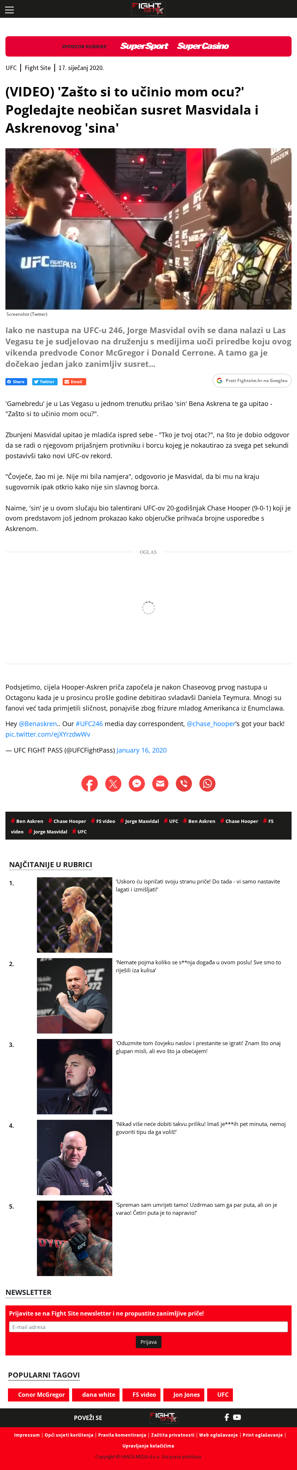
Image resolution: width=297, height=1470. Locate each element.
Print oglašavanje (263, 1435)
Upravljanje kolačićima (148, 1446)
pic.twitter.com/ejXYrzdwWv (47, 734)
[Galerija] (148, 229)
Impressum (27, 1435)
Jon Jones (186, 1395)
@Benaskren (38, 723)
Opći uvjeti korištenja (69, 1435)
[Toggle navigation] (9, 9)
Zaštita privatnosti (172, 1435)
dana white (98, 1395)
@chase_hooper (211, 723)
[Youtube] (240, 1417)
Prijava (149, 1341)
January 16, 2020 (142, 750)
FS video (143, 1395)
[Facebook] (229, 1417)
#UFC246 (89, 723)
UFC (222, 1395)
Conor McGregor (41, 1395)
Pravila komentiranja (122, 1435)
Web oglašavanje (218, 1435)
